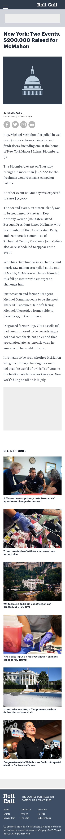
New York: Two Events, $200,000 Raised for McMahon (31, 40)
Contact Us (26, 809)
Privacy (24, 813)
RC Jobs (41, 813)
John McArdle (14, 113)
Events (6, 813)
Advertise (42, 809)
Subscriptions (44, 817)
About (6, 809)
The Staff (25, 817)
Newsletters (9, 817)
